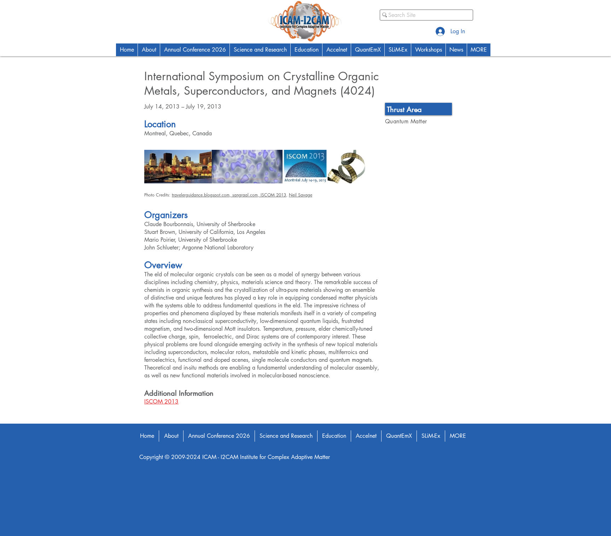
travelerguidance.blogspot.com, (202, 195)
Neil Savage (300, 195)
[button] (149, 49)
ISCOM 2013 (273, 195)
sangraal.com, (246, 195)
